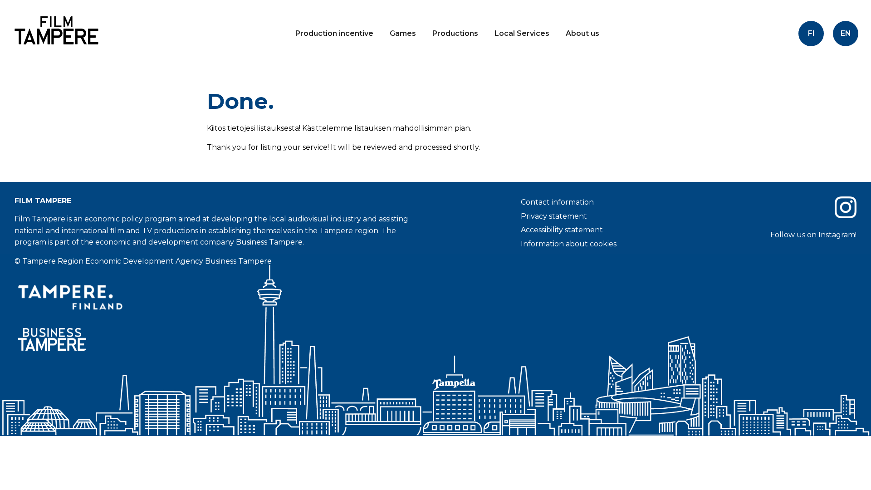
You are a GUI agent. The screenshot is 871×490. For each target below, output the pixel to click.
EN (846, 33)
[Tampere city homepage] (221, 297)
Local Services (521, 33)
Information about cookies (569, 244)
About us (582, 33)
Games (403, 33)
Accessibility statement (562, 229)
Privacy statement (554, 216)
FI (811, 33)
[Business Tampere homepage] (221, 339)
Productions (455, 33)
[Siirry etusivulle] (54, 52)
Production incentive (334, 33)
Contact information (557, 202)
